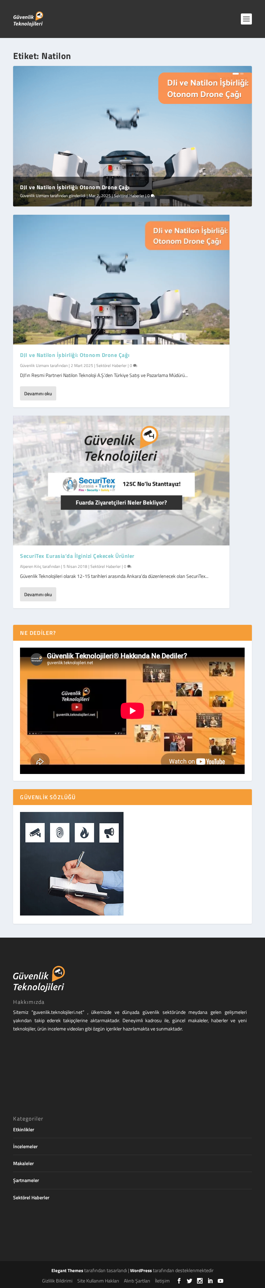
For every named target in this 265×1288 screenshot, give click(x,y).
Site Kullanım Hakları (98, 1280)
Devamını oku (38, 393)
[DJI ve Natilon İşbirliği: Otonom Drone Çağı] (121, 280)
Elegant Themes (67, 1270)
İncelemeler (25, 1146)
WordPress (141, 1270)
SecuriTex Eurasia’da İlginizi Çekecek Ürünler (77, 556)
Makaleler (23, 1163)
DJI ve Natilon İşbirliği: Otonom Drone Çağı (75, 187)
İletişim (162, 1280)
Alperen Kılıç (30, 566)
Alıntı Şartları (137, 1280)
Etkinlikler (23, 1129)
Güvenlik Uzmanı (34, 195)
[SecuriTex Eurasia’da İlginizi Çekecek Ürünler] (121, 480)
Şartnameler (26, 1180)
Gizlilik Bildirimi (57, 1280)
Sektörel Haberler (129, 195)
